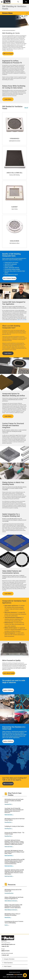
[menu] (1, 2)
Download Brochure (9, 893)
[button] (25, 975)
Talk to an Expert (8, 53)
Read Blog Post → (9, 804)
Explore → (7, 925)
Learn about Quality (8, 673)
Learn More (7, 99)
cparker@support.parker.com (8, 944)
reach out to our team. (22, 319)
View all (26, 107)
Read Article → (8, 917)
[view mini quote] (26, 2)
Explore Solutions (8, 690)
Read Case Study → (9, 814)
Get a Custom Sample (9, 278)
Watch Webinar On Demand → (11, 900)
